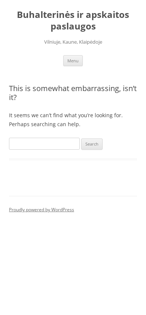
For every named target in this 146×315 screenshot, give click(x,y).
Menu (73, 60)
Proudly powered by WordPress (41, 209)
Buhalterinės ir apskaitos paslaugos (73, 20)
